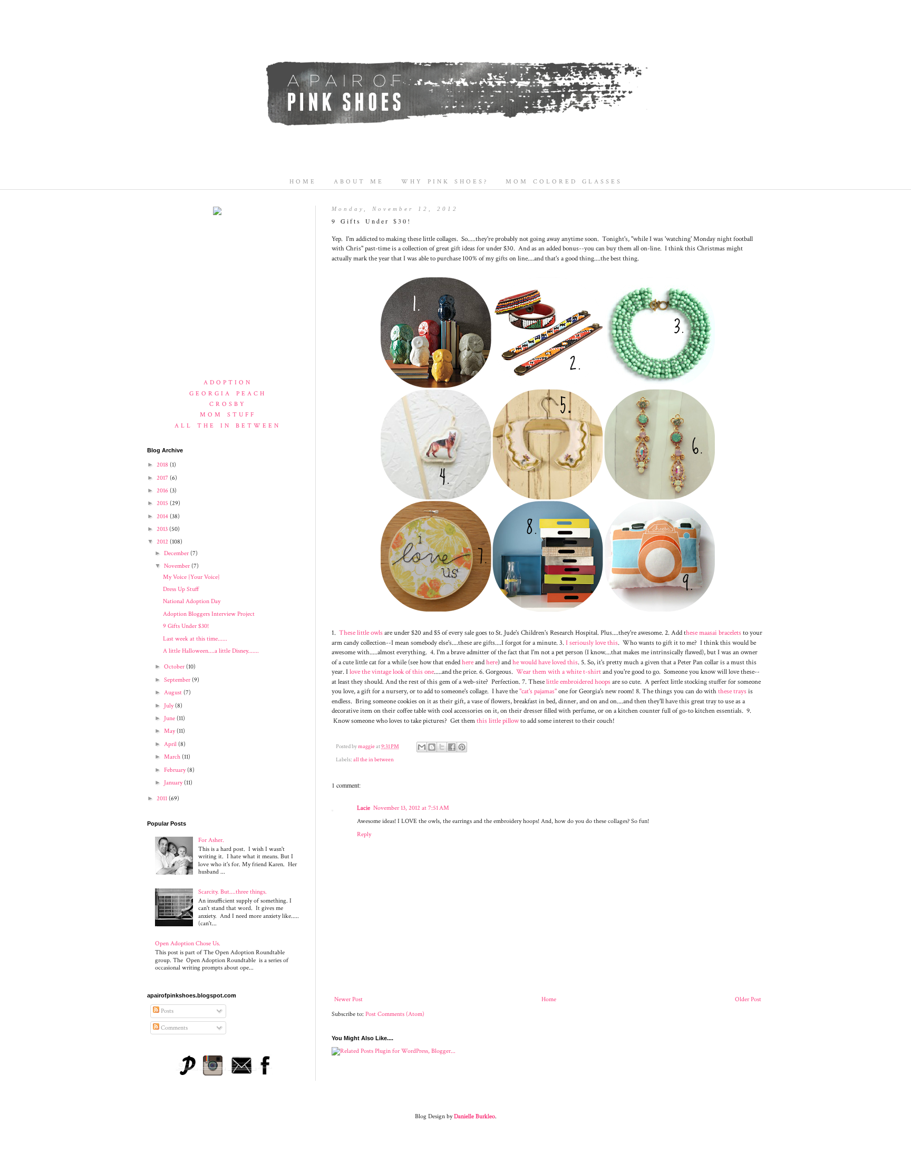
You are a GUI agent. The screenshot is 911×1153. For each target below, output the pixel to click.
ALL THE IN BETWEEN (227, 426)
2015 (163, 503)
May (170, 731)
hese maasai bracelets (713, 632)
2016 (163, 491)
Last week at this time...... (195, 639)
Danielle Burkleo (474, 1116)
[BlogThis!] (432, 747)
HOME (302, 182)
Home (548, 999)
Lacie (363, 808)
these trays (732, 691)
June (170, 718)
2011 (163, 798)
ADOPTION (227, 382)
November (177, 566)
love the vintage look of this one (391, 671)
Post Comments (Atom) (394, 1014)
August (173, 692)
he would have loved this (545, 662)
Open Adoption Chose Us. (187, 943)
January (174, 783)
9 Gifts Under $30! (186, 626)
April (171, 744)
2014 (163, 516)
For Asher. (211, 840)
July (169, 706)
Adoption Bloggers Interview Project (209, 614)
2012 (163, 542)
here (467, 662)
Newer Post (348, 999)
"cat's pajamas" (538, 691)
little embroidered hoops (578, 681)
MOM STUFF (228, 415)
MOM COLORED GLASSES (564, 182)
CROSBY (227, 404)
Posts (166, 1011)
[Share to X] (442, 747)
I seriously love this (592, 642)
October (175, 667)
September (178, 680)
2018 (163, 465)
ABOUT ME (359, 182)
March (173, 757)
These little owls (361, 632)
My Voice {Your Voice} (191, 577)
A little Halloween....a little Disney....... (211, 651)
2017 (163, 478)
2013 (163, 529)
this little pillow (498, 720)
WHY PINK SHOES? (444, 182)
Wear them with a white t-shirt (558, 671)
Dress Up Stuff (181, 589)
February (175, 770)
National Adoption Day (191, 601)
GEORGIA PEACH (227, 394)
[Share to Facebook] (452, 747)
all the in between (373, 759)
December (177, 553)
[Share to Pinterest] (462, 747)
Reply (364, 834)
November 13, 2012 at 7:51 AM (411, 808)
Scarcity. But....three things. (232, 892)
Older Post (748, 999)
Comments (173, 1028)
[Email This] (421, 747)
